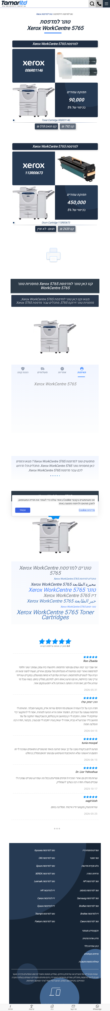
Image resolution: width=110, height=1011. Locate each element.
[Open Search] (92, 3)
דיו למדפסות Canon (45, 898)
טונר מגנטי (94, 858)
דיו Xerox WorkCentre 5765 (69, 595)
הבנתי (23, 510)
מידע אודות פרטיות (90, 938)
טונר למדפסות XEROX (44, 873)
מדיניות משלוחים (91, 954)
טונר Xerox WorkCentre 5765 (62, 590)
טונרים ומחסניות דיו (90, 850)
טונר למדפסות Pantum (44, 921)
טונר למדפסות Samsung (87, 898)
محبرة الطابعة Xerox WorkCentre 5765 (63, 584)
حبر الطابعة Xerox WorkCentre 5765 (61, 601)
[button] (106, 3)
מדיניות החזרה (92, 873)
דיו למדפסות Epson (45, 906)
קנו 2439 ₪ (67, 229)
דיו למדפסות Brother (89, 914)
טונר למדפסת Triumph (44, 914)
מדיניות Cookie (87, 510)
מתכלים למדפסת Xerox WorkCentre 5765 (75, 579)
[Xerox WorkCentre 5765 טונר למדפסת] (55, 335)
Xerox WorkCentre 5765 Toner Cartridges (55, 615)
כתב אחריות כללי (91, 946)
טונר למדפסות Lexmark (44, 881)
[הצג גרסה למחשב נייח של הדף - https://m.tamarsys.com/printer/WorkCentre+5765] (55, 998)
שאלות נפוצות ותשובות (88, 961)
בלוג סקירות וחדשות (89, 866)
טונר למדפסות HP (90, 881)
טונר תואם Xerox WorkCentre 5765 (78, 607)
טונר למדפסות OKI (46, 858)
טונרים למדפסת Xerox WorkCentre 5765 (55, 570)
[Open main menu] (106, 3)
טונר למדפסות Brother (88, 906)
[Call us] (99, 3)
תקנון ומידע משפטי (90, 931)
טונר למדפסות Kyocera (44, 850)
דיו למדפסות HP (47, 890)
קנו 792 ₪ (67, 126)
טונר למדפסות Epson (45, 866)
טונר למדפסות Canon (89, 921)
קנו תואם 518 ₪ (46, 126)
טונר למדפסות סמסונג (89, 890)
